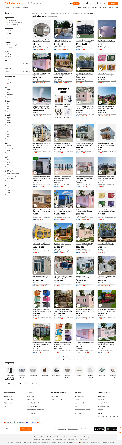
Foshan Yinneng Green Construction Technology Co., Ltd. (85, 81)
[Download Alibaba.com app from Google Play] (112, 429)
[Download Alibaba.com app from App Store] (99, 429)
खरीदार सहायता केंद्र (79, 396)
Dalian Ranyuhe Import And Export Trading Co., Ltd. (107, 151)
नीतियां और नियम (31, 413)
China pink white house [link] (89, 13)
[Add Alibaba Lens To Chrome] (26, 429)
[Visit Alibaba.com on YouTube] (114, 416)
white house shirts (34, 383)
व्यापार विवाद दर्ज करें (79, 403)
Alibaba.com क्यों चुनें (9, 396)
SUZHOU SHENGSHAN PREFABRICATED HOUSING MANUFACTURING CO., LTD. (107, 114)
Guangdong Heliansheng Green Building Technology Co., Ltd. (63, 151)
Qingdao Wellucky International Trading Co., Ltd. (42, 184)
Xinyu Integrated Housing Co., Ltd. (63, 47)
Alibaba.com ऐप (72, 429)
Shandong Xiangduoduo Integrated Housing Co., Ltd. (42, 217)
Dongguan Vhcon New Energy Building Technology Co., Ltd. (85, 47)
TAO (75, 437)
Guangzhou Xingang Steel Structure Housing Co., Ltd (63, 81)
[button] (71, 3)
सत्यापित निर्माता (54, 396)
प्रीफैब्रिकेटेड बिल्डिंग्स (56, 13)
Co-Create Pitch (8, 399)
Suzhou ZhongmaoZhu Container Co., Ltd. (42, 81)
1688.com (42, 437)
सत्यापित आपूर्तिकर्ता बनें (103, 406)
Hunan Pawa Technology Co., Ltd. (107, 81)
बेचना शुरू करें (101, 399)
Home (33, 13)
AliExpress (35, 437)
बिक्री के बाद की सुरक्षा (32, 406)
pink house (21, 383)
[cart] (93, 3)
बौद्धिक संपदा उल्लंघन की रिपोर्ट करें (82, 410)
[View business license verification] (77, 442)
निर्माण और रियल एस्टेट (43, 13)
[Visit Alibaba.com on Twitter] (106, 416)
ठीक (26, 63)
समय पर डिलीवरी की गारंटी (33, 403)
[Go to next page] (88, 358)
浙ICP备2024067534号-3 (107, 442)
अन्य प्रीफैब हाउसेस (76, 13)
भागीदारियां (100, 410)
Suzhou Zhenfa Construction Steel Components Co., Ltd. (85, 151)
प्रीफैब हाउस (66, 13)
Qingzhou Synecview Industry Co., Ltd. (107, 184)
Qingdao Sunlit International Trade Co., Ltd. (85, 184)
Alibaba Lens (11, 429)
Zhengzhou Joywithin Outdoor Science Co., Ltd (107, 47)
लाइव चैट (77, 399)
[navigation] (17, 185)
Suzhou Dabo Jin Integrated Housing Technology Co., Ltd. (85, 114)
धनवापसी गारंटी (30, 399)
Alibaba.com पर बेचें (103, 396)
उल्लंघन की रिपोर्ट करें (79, 413)
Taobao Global (68, 437)
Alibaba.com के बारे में (9, 392)
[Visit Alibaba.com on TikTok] (117, 416)
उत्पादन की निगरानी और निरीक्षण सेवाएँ (35, 410)
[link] (119, 428)
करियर (5, 406)
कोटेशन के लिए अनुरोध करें (56, 399)
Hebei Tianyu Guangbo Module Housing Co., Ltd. (42, 114)
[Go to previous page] (60, 358)
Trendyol (80, 437)
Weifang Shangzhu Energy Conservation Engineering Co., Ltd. (42, 47)
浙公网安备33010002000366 (90, 442)
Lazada (61, 437)
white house (11, 383)
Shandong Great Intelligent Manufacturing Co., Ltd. (42, 151)
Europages (87, 437)
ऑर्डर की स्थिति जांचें (102, 403)
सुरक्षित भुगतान (30, 396)
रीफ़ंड (76, 406)
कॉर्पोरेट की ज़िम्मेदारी (8, 403)
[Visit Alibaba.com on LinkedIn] (103, 416)
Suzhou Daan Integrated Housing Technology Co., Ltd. (63, 184)
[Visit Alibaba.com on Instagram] (110, 416)
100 (85, 358)
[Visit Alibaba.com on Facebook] (99, 416)
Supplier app (62, 429)
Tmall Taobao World (52, 437)
